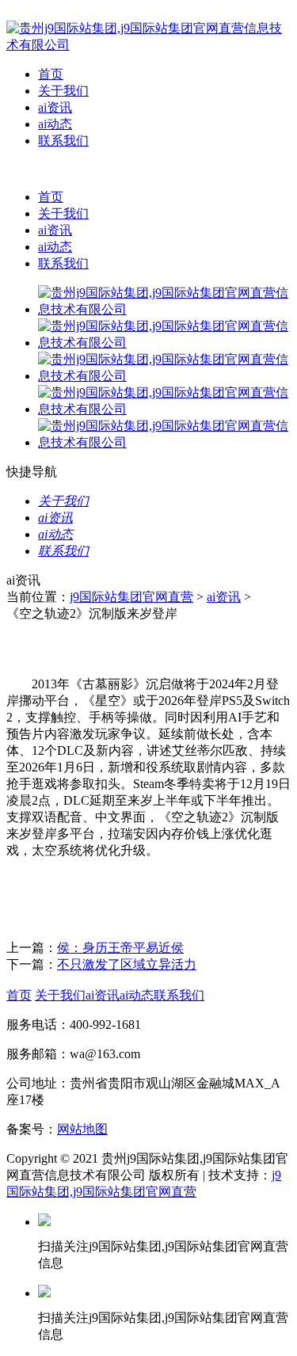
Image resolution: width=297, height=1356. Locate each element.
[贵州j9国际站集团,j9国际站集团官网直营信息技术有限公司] (148, 44)
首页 (50, 74)
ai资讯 (55, 107)
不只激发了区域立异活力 (126, 964)
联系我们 (63, 140)
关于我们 (63, 90)
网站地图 (82, 1129)
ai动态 (55, 124)
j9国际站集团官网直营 (131, 597)
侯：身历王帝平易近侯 (120, 947)
